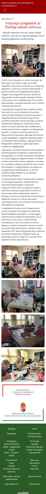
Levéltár (11, 466)
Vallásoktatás (11, 479)
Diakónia (11, 471)
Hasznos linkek (34, 476)
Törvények (34, 441)
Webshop (34, 460)
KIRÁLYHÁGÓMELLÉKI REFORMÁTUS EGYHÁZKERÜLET (17, 4)
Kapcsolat (34, 468)
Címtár (35, 466)
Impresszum (34, 484)
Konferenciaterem (12, 468)
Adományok (34, 463)
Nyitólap (11, 428)
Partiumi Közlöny (11, 444)
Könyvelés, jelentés (34, 447)
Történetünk (11, 460)
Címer (11, 463)
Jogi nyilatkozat (11, 484)
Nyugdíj (34, 444)
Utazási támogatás (34, 449)
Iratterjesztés (34, 452)
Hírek (34, 428)
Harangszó (11, 441)
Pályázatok (11, 433)
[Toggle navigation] (4, 10)
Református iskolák (11, 476)
